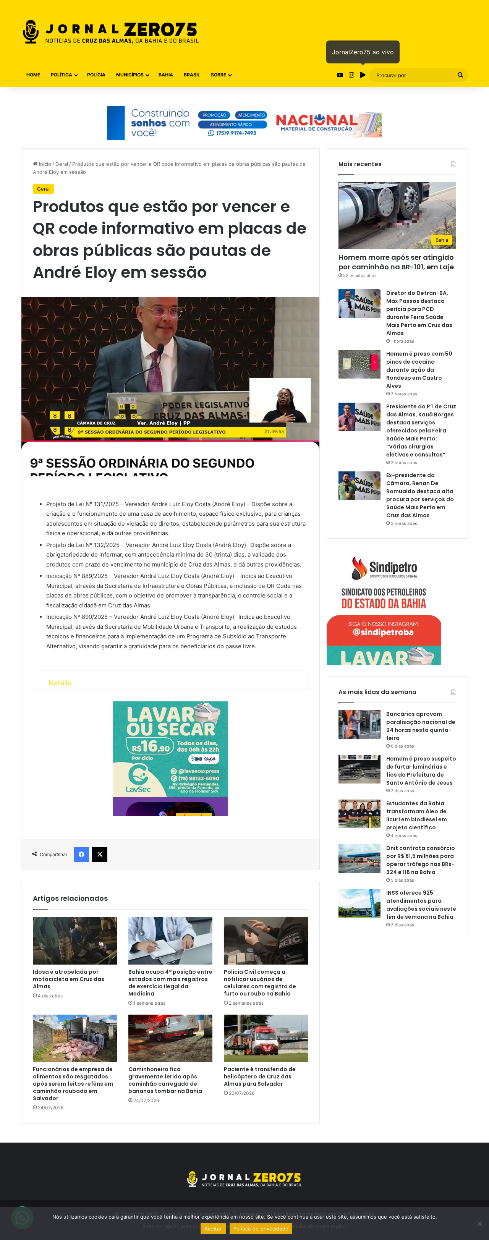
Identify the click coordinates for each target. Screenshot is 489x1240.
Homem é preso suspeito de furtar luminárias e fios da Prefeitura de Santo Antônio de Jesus (421, 771)
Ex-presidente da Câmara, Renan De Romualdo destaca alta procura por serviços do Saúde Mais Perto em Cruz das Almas (420, 495)
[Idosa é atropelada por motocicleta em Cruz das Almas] (75, 941)
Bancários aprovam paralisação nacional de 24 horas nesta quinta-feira (420, 726)
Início (44, 164)
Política (61, 75)
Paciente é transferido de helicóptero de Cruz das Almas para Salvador (260, 1076)
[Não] (479, 1223)
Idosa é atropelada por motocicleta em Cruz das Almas (68, 979)
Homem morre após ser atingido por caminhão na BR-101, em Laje (396, 262)
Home (33, 75)
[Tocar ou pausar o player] (363, 74)
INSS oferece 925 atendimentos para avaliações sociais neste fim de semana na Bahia (421, 905)
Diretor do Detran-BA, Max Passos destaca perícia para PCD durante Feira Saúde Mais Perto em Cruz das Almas (419, 313)
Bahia (166, 75)
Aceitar (213, 1228)
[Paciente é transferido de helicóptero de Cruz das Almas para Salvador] (266, 1038)
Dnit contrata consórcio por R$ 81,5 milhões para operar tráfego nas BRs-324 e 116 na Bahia (420, 860)
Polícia (96, 75)
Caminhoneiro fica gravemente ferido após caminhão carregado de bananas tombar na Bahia (165, 1080)
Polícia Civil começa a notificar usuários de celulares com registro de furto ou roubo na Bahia (260, 982)
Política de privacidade (261, 1228)
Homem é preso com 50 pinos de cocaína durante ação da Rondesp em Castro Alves (419, 370)
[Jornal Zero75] (111, 31)
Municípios (130, 75)
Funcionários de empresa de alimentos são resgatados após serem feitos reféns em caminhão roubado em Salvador (73, 1083)
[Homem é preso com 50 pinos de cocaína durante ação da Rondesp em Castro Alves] (359, 364)
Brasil (192, 75)
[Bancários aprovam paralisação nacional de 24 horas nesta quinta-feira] (359, 724)
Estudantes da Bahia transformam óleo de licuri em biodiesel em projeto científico (416, 815)
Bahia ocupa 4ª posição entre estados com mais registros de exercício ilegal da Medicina (170, 982)
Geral (61, 164)
